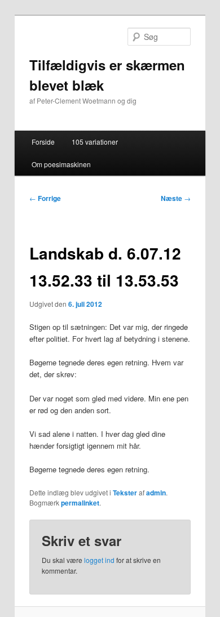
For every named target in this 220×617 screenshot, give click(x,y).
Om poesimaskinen (61, 164)
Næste (176, 198)
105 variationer (95, 141)
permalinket (80, 503)
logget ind (99, 560)
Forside (43, 141)
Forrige (45, 198)
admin (156, 493)
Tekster (125, 493)
